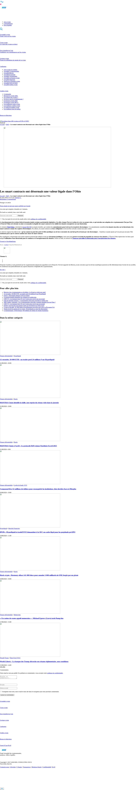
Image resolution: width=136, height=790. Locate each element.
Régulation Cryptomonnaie (8, 199)
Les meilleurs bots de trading (12, 109)
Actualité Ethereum (9, 79)
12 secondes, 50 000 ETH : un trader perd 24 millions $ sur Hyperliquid (25, 294)
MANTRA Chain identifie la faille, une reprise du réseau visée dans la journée (29, 403)
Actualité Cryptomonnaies (11, 71)
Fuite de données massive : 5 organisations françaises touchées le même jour (26, 300)
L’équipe (19, 767)
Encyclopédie (8, 25)
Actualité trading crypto (10, 84)
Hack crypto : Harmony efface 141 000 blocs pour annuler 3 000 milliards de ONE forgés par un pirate (39, 575)
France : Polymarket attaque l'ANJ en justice (17, 295)
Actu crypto (7, 22)
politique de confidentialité (38, 219)
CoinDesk (6, 244)
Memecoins (17, 615)
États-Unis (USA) (15, 658)
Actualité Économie (9, 74)
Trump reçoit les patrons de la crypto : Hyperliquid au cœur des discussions (25, 309)
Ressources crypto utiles (11, 96)
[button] (68, 2)
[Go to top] (2, 789)
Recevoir (20, 215)
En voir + (3, 269)
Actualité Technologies (10, 76)
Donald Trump (4, 658)
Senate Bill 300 (26, 227)
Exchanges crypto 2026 (10, 101)
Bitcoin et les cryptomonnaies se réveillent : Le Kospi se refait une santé (25, 292)
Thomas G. (18, 197)
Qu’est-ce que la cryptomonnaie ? (13, 99)
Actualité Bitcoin (9, 73)
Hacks (15, 399)
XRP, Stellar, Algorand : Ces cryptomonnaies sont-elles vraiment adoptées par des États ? (30, 302)
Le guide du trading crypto (11, 107)
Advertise (13, 767)
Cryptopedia (7, 94)
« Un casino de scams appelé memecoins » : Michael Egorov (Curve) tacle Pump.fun (31, 618)
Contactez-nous (4, 767)
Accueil (2, 124)
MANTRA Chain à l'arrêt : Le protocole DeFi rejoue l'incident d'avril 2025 (28, 446)
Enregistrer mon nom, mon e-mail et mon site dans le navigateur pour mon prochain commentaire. (30, 691)
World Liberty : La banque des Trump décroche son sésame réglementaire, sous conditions (34, 661)
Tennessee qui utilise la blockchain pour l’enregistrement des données (94, 238)
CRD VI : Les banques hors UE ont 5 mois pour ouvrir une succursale (24, 299)
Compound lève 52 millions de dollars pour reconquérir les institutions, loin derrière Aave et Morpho (38, 489)
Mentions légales (36, 767)
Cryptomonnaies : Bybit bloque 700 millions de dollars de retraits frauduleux (26, 310)
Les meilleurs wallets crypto (12, 106)
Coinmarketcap (8, 23)
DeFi (7, 124)
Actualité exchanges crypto (12, 78)
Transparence (27, 767)
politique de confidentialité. (55, 673)
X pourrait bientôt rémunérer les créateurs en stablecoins (20, 297)
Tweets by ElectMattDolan (8, 241)
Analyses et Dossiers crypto (12, 81)
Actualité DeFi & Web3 (11, 83)
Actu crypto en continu (10, 69)
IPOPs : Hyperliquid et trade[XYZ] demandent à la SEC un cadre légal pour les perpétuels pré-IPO (37, 532)
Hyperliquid (17, 356)
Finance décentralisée (6, 356)
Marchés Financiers (14, 528)
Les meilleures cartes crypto (12, 104)
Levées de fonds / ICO (20, 485)
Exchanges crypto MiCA (11, 102)
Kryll (53, 767)
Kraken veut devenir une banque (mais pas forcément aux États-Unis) (24, 305)
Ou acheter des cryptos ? (11, 97)
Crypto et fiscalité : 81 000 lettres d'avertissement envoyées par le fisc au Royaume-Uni (29, 307)
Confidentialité (46, 767)
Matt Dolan (10, 227)
